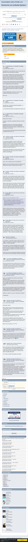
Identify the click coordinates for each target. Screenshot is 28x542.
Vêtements (7, 237)
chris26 (18, 449)
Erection (7, 158)
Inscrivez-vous (6, 406)
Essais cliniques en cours (10, 192)
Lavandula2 (16, 462)
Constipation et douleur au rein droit (17, 259)
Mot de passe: (5, 384)
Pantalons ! (12, 237)
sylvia (15, 459)
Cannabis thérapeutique (7, 455)
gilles (11, 442)
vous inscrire (22, 11)
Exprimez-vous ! (9, 343)
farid (7, 518)
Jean (4, 439)
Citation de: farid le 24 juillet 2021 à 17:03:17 (11, 197)
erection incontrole (9, 137)
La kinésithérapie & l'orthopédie (11, 66)
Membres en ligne (6, 480)
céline (6, 481)
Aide (4, 397)
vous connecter (15, 11)
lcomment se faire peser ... (7, 459)
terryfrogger (8, 524)
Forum (5, 395)
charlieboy (8, 500)
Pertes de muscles (17, 343)
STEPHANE (8, 529)
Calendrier (6, 400)
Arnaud (7, 497)
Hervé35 (11, 446)
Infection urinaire (5, 442)
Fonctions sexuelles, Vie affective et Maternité (14, 136)
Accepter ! (22, 539)
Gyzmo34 (8, 502)
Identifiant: (6, 382)
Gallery (5, 401)
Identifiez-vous (6, 404)
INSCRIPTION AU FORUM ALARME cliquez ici (14, 21)
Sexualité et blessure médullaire (17, 301)
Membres (5, 403)
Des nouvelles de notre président (8, 449)
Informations (7, 540)
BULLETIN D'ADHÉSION (14, 420)
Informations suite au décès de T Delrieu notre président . (13, 438)
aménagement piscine (6, 452)
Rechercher (6, 398)
